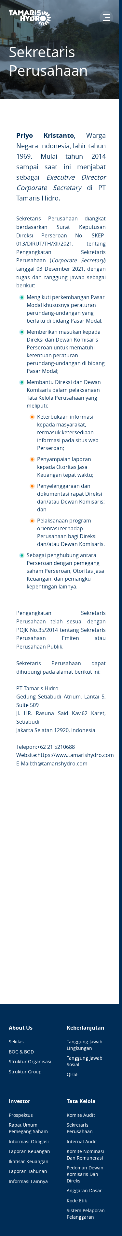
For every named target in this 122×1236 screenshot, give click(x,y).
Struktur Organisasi (30, 1061)
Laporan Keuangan (29, 1151)
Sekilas (16, 1041)
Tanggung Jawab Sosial (84, 1061)
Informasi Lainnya (28, 1181)
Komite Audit (81, 1115)
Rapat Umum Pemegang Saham (28, 1128)
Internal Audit (82, 1141)
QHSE (73, 1074)
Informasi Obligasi (29, 1141)
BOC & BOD (21, 1052)
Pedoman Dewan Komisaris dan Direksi (85, 1173)
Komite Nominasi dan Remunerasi (85, 1154)
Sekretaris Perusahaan (80, 1128)
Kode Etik (77, 1200)
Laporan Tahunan (28, 1171)
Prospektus (21, 1115)
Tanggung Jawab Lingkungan (84, 1044)
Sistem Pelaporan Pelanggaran (86, 1213)
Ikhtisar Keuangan (28, 1161)
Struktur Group (25, 1071)
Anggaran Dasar (84, 1190)
